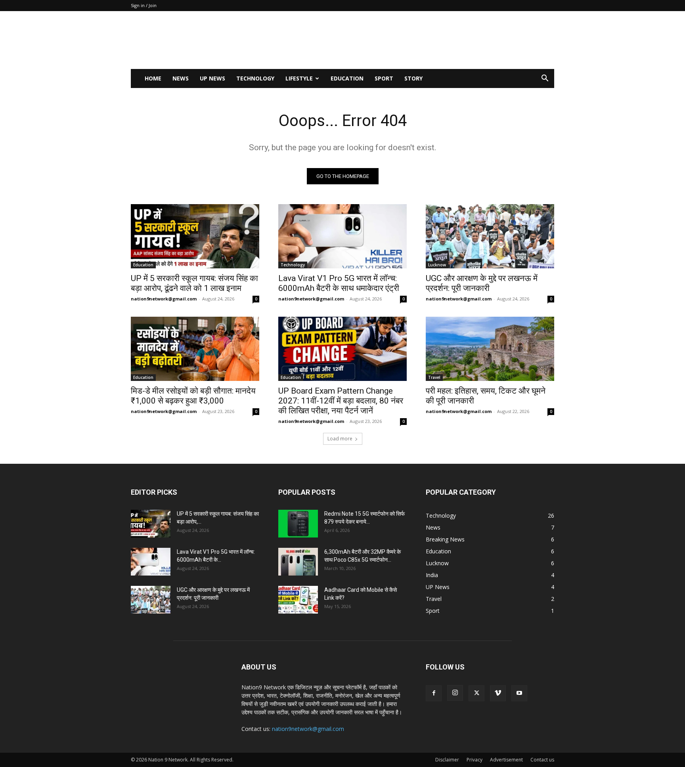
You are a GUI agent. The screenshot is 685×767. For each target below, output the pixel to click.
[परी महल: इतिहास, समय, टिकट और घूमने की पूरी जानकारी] (490, 349)
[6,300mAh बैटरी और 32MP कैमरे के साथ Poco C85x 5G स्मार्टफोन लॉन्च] (298, 562)
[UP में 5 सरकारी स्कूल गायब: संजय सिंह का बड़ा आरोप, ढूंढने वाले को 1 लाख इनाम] (195, 236)
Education (347, 78)
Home (153, 78)
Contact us (542, 759)
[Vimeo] (498, 693)
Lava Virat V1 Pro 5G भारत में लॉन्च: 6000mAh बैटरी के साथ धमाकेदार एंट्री (338, 283)
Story (413, 78)
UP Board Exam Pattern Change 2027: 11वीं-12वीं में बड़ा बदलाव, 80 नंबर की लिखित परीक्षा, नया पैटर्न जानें (340, 400)
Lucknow (437, 265)
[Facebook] (434, 693)
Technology (255, 78)
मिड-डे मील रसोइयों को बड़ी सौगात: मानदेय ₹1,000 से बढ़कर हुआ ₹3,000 (193, 395)
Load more (339, 438)
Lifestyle (299, 78)
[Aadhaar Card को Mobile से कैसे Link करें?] (298, 600)
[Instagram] (455, 693)
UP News (212, 78)
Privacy (474, 759)
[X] (476, 693)
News (180, 78)
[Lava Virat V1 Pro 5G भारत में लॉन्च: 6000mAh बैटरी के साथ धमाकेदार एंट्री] (342, 236)
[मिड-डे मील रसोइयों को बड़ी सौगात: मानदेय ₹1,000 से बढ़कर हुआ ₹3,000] (195, 349)
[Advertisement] (410, 40)
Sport (384, 78)
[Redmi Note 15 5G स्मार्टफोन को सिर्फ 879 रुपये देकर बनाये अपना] (298, 523)
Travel (434, 377)
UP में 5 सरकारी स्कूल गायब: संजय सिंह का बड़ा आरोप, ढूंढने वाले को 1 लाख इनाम (194, 283)
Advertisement (506, 759)
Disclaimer (447, 759)
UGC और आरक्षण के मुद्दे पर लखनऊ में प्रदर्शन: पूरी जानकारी (482, 283)
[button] (544, 79)
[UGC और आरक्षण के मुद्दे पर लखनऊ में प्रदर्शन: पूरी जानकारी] (490, 236)
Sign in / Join (144, 5)
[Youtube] (519, 693)
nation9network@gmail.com (164, 299)
